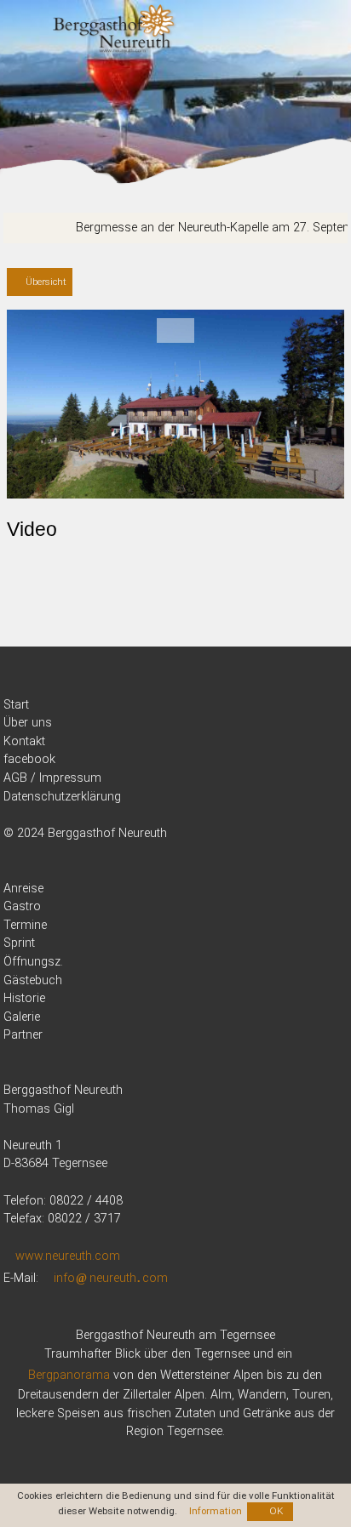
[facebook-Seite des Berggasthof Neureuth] (175, 759)
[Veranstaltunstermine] (175, 925)
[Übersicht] (39, 282)
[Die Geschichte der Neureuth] (175, 998)
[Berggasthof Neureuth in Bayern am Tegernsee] (175, 889)
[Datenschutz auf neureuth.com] (175, 797)
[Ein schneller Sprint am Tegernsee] (175, 943)
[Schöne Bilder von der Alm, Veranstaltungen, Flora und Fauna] (175, 1017)
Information (215, 1511)
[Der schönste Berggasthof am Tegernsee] (175, 705)
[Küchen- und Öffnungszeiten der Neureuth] (175, 962)
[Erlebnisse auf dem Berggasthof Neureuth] (175, 980)
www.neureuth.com (67, 1256)
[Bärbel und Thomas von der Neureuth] (175, 723)
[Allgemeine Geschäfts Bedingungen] (175, 778)
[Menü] (20, 21)
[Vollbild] (175, 330)
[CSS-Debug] (342, 1518)
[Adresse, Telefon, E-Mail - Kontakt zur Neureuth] (175, 741)
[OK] (270, 1511)
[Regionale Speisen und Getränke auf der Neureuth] (175, 906)
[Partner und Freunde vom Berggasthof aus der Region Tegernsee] (175, 1035)
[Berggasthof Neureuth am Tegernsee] (115, 29)
